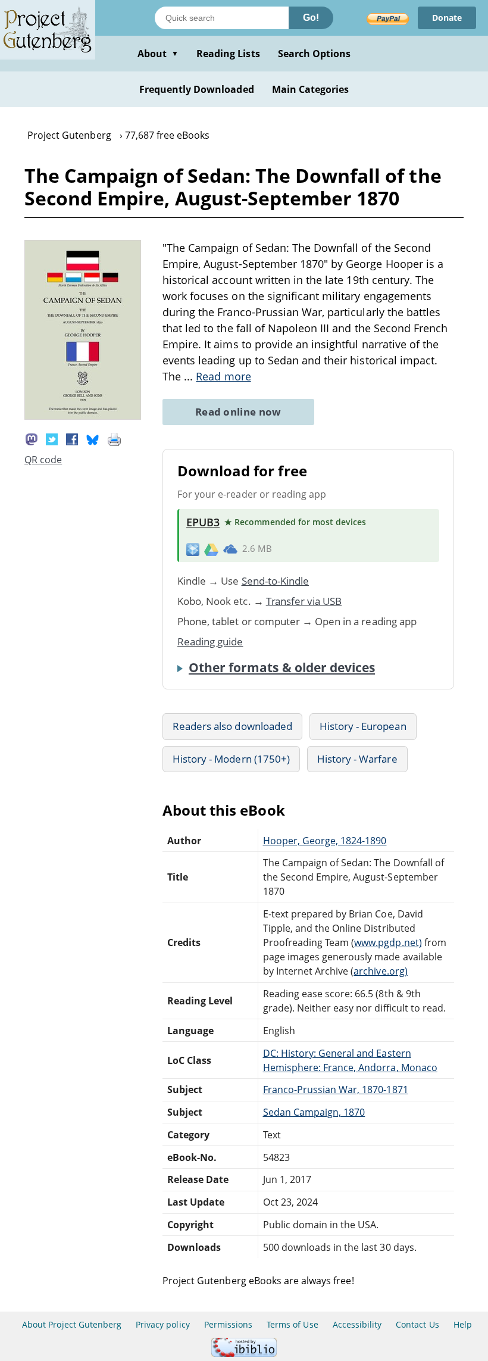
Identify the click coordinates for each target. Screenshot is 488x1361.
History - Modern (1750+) (231, 759)
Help (462, 1324)
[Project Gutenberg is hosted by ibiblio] (244, 1353)
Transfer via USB (304, 601)
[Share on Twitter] (52, 438)
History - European (363, 726)
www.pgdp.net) (388, 942)
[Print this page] (114, 438)
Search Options (314, 53)
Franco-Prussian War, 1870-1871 (335, 1089)
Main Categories (310, 89)
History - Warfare (357, 759)
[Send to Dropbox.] (192, 548)
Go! (311, 18)
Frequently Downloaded (196, 89)
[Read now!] (82, 416)
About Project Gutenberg (71, 1324)
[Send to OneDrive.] (230, 549)
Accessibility (357, 1324)
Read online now (238, 412)
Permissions (228, 1324)
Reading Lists (228, 53)
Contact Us (417, 1324)
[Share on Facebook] (72, 438)
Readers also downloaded (232, 726)
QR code (43, 459)
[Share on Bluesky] (92, 438)
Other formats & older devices (282, 667)
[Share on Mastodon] (31, 438)
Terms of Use (292, 1324)
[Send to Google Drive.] (211, 549)
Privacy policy (163, 1324)
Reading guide (210, 641)
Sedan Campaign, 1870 (314, 1112)
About (158, 53)
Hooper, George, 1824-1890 (325, 840)
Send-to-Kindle (275, 581)
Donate (447, 17)
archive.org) (380, 971)
